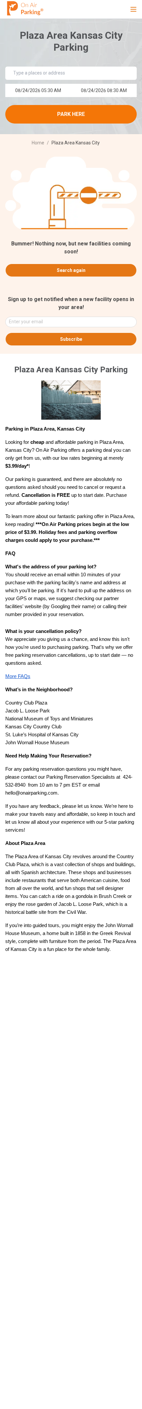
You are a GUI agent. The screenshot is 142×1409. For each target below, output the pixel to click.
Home (38, 142)
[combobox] (68, 322)
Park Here (71, 114)
